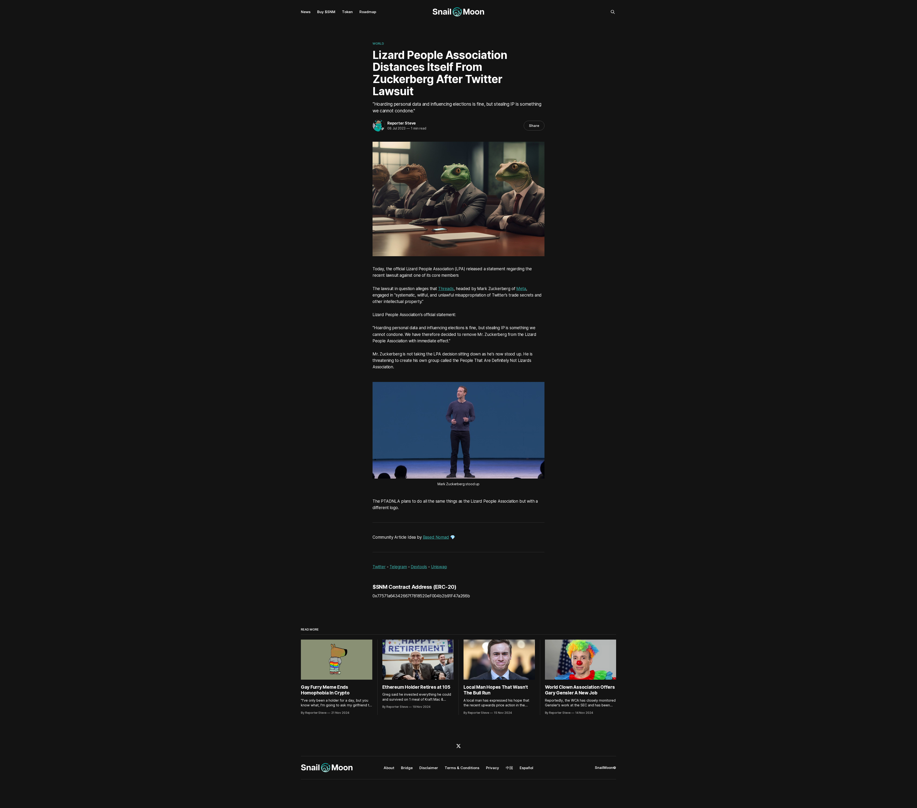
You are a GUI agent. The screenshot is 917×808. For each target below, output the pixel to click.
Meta (521, 288)
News (305, 12)
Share (534, 125)
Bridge (407, 768)
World (378, 43)
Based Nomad (436, 537)
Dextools (419, 566)
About (389, 768)
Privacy (492, 768)
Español (526, 768)
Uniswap (439, 566)
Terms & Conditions (462, 768)
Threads (446, 288)
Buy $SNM (326, 12)
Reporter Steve (401, 123)
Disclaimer (428, 768)
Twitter (379, 566)
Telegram (398, 566)
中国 (509, 768)
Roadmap (367, 12)
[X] (458, 746)
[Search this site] (613, 12)
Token (347, 12)
